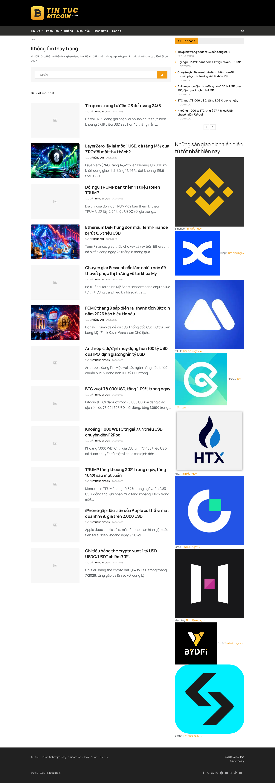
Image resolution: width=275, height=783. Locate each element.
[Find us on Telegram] (221, 773)
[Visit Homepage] (54, 13)
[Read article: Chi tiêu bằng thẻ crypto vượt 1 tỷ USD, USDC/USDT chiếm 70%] (55, 565)
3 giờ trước (184, 94)
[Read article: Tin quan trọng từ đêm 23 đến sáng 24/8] (55, 120)
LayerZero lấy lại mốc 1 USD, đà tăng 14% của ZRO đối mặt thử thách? (127, 149)
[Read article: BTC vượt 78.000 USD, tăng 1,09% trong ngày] (55, 403)
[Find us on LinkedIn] (212, 773)
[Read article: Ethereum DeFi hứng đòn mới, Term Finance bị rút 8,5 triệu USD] (55, 241)
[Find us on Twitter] (207, 773)
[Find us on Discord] (240, 773)
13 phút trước (186, 56)
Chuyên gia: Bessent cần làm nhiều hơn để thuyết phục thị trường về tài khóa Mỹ (125, 270)
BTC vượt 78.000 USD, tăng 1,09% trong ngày (127, 389)
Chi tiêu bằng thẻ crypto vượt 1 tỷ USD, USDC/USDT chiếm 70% (121, 553)
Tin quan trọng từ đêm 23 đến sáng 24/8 (123, 105)
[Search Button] (242, 31)
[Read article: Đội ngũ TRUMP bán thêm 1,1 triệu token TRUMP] (55, 201)
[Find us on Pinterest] (217, 773)
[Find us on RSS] (231, 773)
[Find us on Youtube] (226, 773)
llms (242, 757)
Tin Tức (35, 31)
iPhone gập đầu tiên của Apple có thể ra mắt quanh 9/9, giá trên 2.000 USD (127, 513)
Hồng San (98, 157)
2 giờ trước (184, 80)
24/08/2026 (117, 111)
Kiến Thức (83, 31)
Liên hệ (116, 31)
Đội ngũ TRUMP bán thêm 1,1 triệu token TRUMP (209, 62)
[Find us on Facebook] (203, 773)
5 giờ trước (184, 118)
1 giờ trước (184, 66)
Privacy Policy (237, 761)
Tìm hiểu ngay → (195, 228)
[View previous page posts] (206, 127)
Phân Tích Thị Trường (59, 31)
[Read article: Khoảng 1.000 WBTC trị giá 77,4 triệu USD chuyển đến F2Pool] (55, 443)
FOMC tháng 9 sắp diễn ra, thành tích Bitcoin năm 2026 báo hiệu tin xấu (127, 311)
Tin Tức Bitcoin (101, 111)
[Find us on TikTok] (235, 773)
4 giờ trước (184, 104)
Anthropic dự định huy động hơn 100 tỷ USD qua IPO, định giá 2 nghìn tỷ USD (126, 351)
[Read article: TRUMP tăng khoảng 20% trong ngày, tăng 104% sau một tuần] (55, 484)
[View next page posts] (213, 127)
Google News (232, 757)
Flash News (101, 31)
